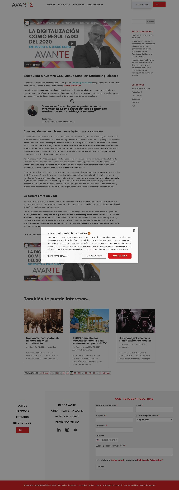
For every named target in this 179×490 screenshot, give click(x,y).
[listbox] (134, 230)
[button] (58, 256)
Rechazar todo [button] (94, 256)
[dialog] (89, 245)
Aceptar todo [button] (120, 256)
